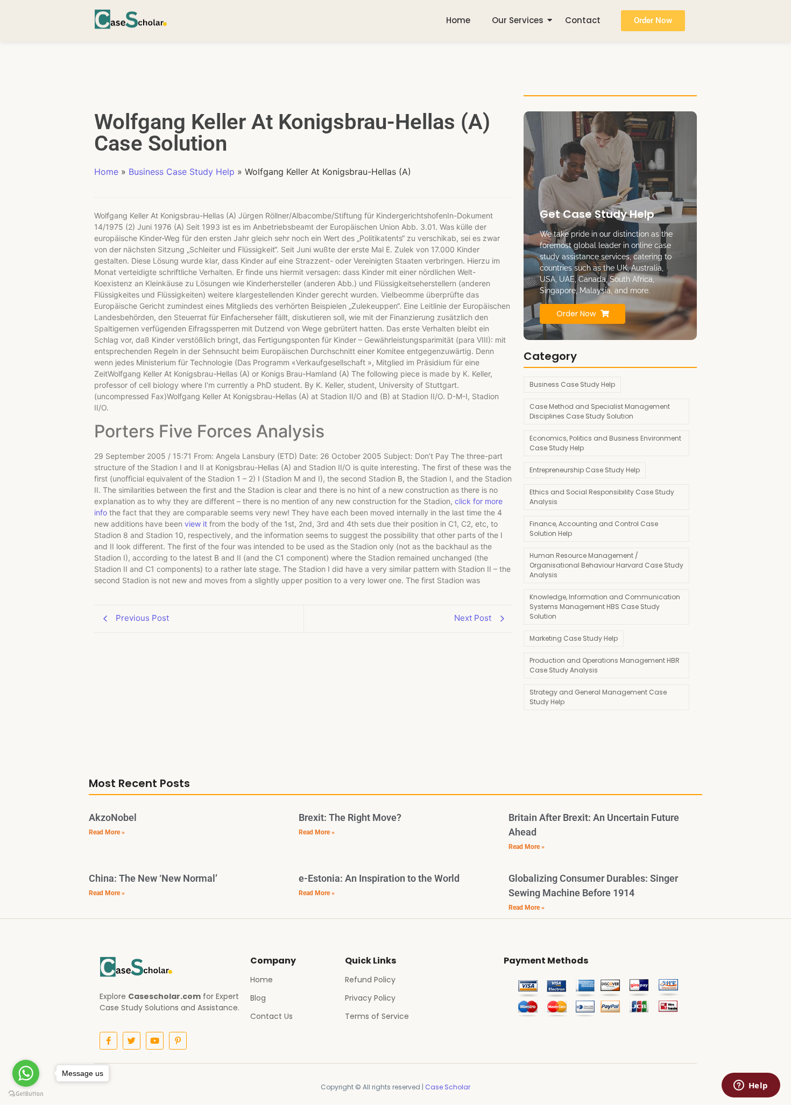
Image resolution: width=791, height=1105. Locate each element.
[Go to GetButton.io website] (26, 1093)
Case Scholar (447, 1087)
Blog (258, 998)
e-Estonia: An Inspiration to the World (379, 878)
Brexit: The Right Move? (350, 817)
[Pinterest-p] (178, 1041)
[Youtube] (155, 1041)
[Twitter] (131, 1041)
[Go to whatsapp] (25, 1073)
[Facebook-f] (108, 1041)
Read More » (107, 832)
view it (196, 523)
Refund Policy (370, 979)
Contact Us (271, 1016)
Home (458, 20)
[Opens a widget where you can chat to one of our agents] (750, 1086)
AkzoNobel (113, 817)
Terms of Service (377, 1016)
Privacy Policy (370, 998)
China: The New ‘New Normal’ (153, 878)
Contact (583, 20)
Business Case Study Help (182, 171)
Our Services (517, 20)
